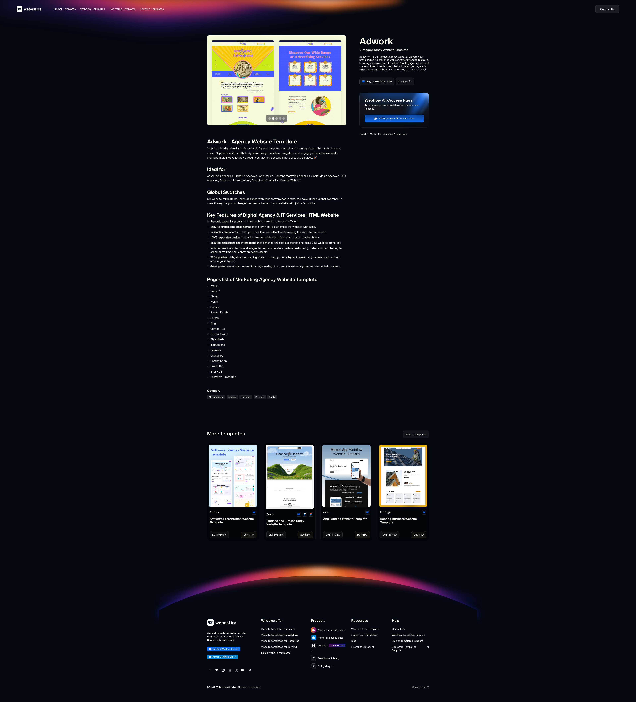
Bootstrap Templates (122, 9)
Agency (232, 397)
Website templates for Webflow (279, 634)
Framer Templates (65, 9)
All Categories (216, 397)
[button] (269, 118)
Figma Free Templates (364, 634)
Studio (272, 397)
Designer (245, 397)
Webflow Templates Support (408, 634)
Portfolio (259, 397)
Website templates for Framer (278, 629)
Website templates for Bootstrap (280, 640)
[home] (29, 9)
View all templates (415, 434)
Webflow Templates (92, 9)
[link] (210, 670)
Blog (353, 640)
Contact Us (398, 629)
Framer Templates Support (407, 640)
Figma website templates (276, 652)
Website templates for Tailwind (279, 646)
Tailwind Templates (152, 9)
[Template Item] (233, 476)
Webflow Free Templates (365, 629)
